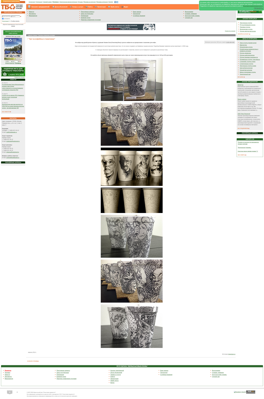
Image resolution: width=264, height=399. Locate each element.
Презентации (101, 7)
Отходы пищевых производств (249, 57)
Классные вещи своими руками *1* (248, 151)
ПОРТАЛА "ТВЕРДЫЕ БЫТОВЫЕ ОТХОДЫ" (134, 366)
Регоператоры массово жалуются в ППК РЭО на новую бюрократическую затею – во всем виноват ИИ (13, 106)
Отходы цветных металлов (248, 31)
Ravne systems (242, 99)
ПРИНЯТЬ (258, 8)
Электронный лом (245, 74)
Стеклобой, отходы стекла (247, 61)
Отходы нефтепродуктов (247, 55)
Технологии (136, 13)
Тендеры (7, 372)
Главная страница (32, 35)
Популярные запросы (87, 11)
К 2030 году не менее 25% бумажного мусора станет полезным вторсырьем (13, 97)
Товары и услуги (77, 7)
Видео (126, 7)
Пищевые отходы (245, 27)
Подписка (8, 370)
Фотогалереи (189, 11)
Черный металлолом (246, 70)
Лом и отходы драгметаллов (248, 43)
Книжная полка (85, 17)
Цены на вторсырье (87, 13)
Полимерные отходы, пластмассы (250, 59)
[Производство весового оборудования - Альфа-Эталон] (13, 71)
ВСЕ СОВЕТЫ (241, 155)
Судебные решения (139, 15)
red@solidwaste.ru (11, 132)
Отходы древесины (245, 53)
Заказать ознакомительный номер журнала (13, 32)
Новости (31, 11)
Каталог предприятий (40, 7)
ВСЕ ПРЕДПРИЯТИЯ (243, 128)
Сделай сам (189, 17)
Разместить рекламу (20, 77)
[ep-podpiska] (131, 27)
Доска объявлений (61, 7)
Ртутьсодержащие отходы (247, 25)
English (111, 2)
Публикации (84, 15)
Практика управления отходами (91, 19)
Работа (90, 7)
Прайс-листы (115, 7)
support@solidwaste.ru (12, 157)
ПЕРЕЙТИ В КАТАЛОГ (243, 34)
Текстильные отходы (246, 23)
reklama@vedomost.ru (12, 152)
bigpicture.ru (231, 354)
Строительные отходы (246, 63)
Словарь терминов (191, 13)
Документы (32, 13)
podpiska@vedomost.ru (13, 141)
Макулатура (243, 45)
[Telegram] (117, 2)
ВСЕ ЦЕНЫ (241, 77)
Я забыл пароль (15, 21)
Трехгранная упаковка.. (244, 147)
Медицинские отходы (246, 29)
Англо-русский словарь (192, 15)
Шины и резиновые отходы (248, 72)
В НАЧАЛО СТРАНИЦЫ (33, 361)
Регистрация (5, 21)
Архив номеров (9, 63)
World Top (240, 85)
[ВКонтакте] (115, 2)
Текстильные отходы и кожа (248, 66)
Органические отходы (246, 47)
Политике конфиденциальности (253, 6)
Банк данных (137, 11)
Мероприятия (33, 15)
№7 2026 (17, 36)
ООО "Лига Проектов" (244, 114)
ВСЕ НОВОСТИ (6, 111)
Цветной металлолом (246, 68)
